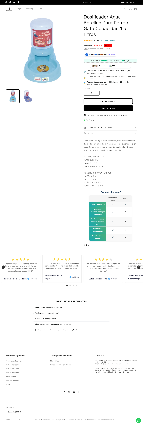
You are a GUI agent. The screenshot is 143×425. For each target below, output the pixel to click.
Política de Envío (12, 373)
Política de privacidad (59, 420)
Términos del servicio (14, 361)
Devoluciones (11, 377)
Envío (86, 49)
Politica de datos (12, 369)
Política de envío (90, 420)
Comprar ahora (108, 108)
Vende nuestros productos (60, 365)
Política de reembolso (14, 365)
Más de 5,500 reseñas (109, 40)
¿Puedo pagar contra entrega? (46, 313)
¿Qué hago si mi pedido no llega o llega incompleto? (56, 330)
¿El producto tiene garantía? (45, 318)
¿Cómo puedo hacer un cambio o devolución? (53, 324)
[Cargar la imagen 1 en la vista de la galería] (13, 96)
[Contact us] (138, 420)
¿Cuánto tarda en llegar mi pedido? (48, 307)
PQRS (8, 384)
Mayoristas (54, 361)
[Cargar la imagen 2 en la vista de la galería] (27, 96)
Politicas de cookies (13, 381)
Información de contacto (106, 420)
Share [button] (88, 245)
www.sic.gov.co (28, 420)
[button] (20, 8)
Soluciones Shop (17, 420)
